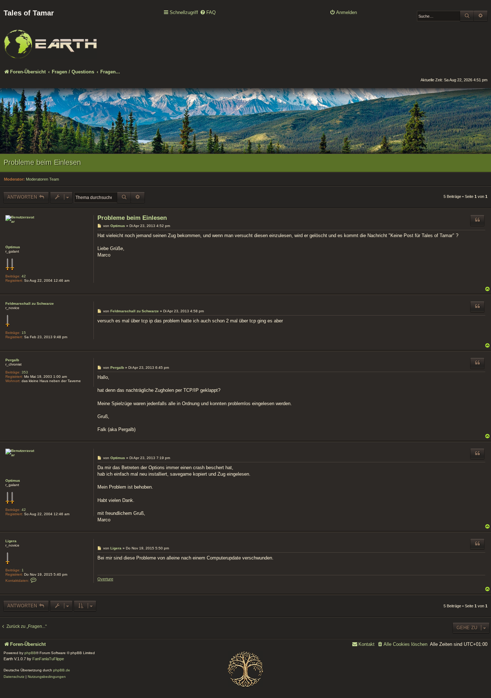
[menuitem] (208, 13)
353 (25, 372)
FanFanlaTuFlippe (48, 659)
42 (24, 276)
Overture (105, 579)
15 (24, 333)
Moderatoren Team (42, 179)
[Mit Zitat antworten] (477, 220)
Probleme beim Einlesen (42, 162)
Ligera (11, 541)
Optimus (12, 247)
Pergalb (12, 360)
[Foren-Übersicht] (50, 39)
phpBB (30, 653)
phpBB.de (61, 670)
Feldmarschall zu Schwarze (29, 303)
